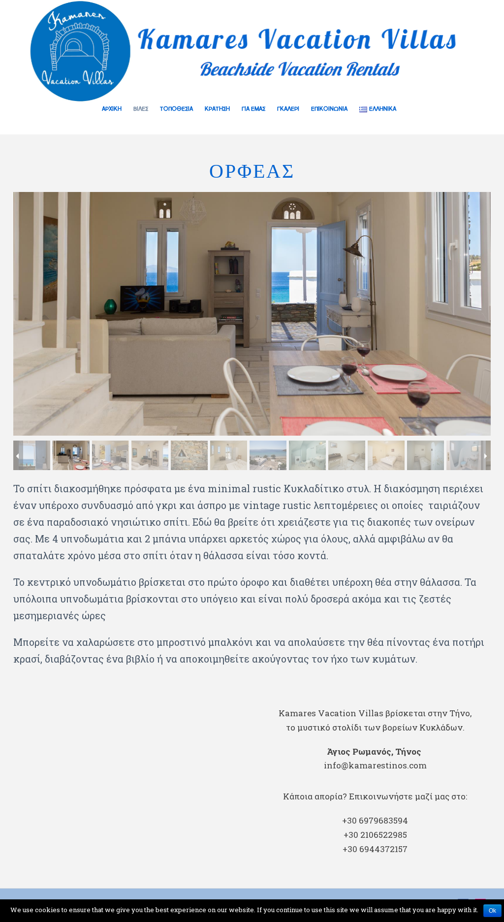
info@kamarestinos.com (375, 765)
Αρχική (112, 109)
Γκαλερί (288, 109)
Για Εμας (253, 109)
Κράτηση (217, 109)
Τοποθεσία (176, 109)
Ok (492, 910)
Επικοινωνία (329, 109)
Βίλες (140, 109)
